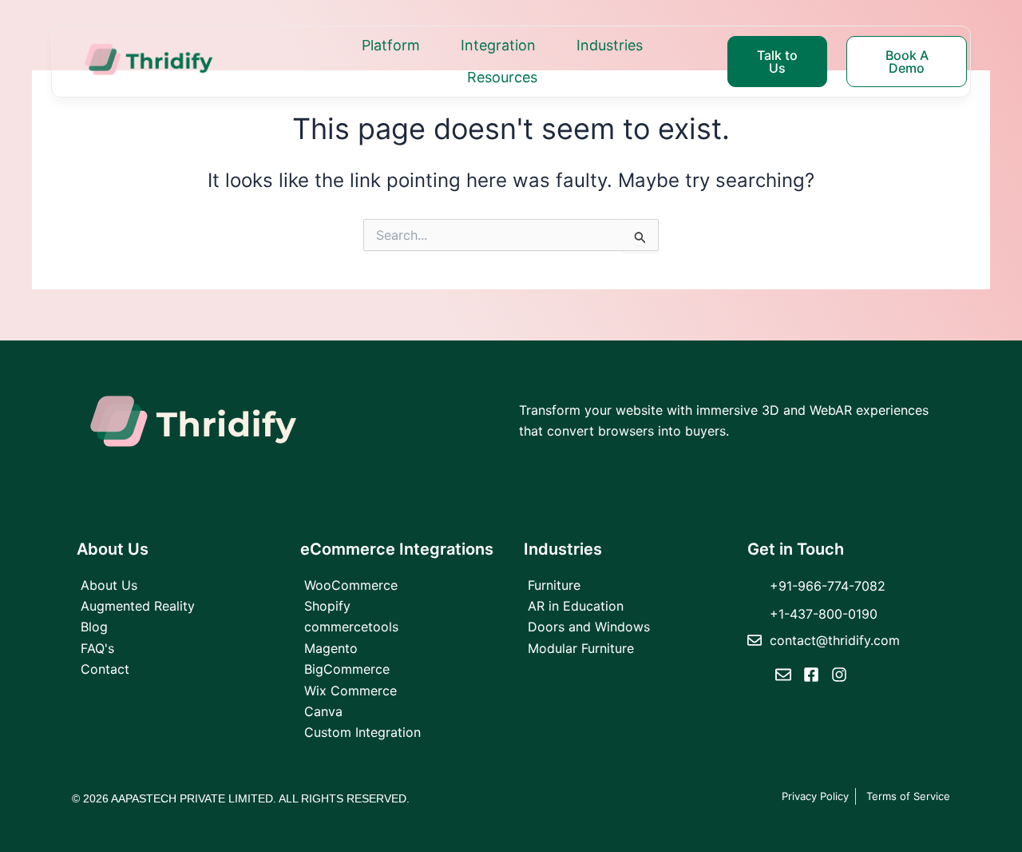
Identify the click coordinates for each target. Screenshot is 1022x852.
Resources (502, 77)
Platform (391, 45)
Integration (498, 45)
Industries (609, 45)
